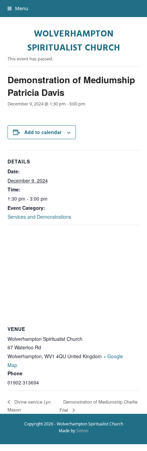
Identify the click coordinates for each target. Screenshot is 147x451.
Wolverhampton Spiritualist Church (73, 41)
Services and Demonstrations (39, 216)
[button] (18, 8)
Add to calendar (43, 132)
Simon (82, 431)
